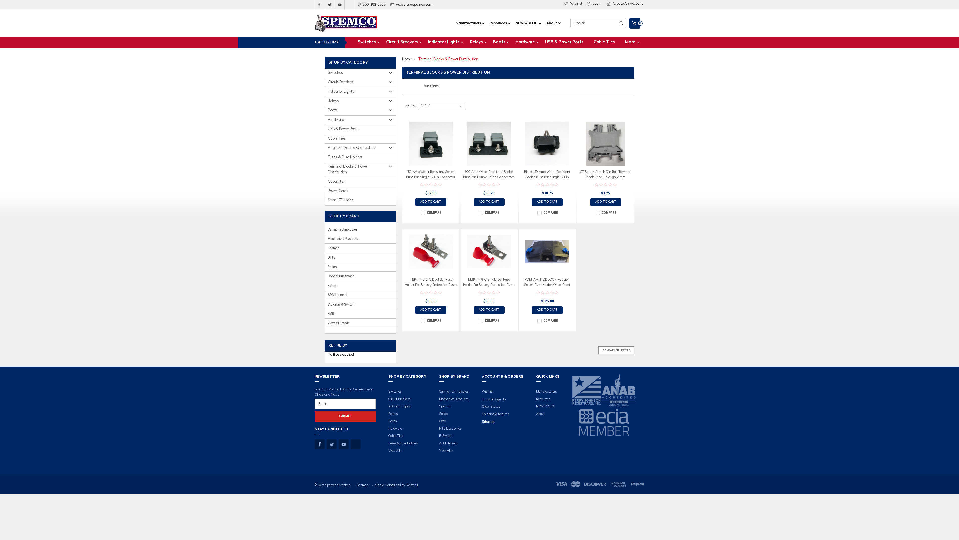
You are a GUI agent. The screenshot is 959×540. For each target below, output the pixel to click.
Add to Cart (430, 202)
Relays (476, 42)
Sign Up (500, 399)
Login (597, 4)
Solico (332, 267)
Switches (367, 42)
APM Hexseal (337, 295)
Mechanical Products (343, 238)
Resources (499, 23)
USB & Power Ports (564, 42)
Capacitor (336, 182)
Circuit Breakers (402, 42)
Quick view (431, 162)
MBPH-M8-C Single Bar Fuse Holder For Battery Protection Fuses (489, 282)
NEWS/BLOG (527, 23)
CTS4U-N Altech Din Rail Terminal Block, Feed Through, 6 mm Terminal (605, 175)
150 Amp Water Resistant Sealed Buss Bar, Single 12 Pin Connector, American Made (430, 175)
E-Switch (445, 436)
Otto (442, 421)
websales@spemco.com (413, 4)
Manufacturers (469, 23)
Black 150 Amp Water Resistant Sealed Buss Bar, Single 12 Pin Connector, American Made (547, 175)
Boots (499, 42)
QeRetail (412, 485)
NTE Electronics (450, 428)
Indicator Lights (444, 42)
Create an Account (628, 4)
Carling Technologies (343, 229)
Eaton (332, 286)
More (630, 42)
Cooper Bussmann (341, 276)
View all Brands (339, 323)
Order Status (491, 406)
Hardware (525, 42)
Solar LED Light (340, 200)
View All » (395, 450)
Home (407, 60)
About (552, 23)
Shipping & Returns (495, 414)
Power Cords (338, 191)
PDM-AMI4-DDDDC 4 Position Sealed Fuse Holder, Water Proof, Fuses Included (547, 283)
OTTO (332, 257)
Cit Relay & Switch (341, 304)
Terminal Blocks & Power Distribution (348, 169)
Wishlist (576, 4)
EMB (331, 314)
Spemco (334, 248)
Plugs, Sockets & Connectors (352, 148)
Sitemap (488, 422)
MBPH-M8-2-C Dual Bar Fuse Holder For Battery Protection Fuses (431, 282)
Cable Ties (604, 42)
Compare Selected (616, 350)
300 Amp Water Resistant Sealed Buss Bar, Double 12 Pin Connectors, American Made (489, 175)
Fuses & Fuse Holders (345, 158)
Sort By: (410, 105)
